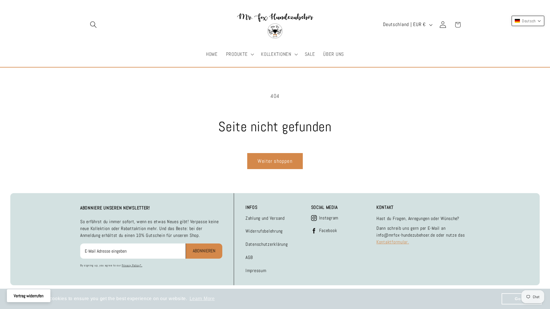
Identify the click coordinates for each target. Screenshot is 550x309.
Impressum (255, 271)
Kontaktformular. (392, 242)
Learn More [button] (202, 298)
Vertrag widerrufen (29, 295)
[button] (93, 24)
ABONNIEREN (204, 251)
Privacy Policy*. (132, 265)
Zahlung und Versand (265, 218)
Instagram (328, 218)
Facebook (328, 230)
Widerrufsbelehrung (264, 231)
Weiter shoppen (275, 161)
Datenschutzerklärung (266, 244)
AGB (249, 257)
